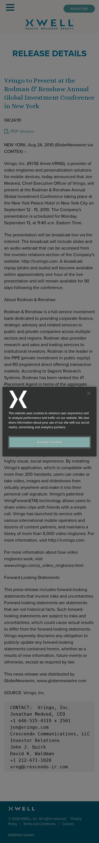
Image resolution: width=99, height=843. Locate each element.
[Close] (89, 393)
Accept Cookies (49, 442)
